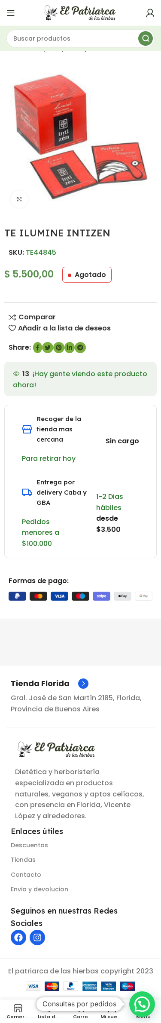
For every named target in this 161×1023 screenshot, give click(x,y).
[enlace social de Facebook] (37, 347)
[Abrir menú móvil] (10, 12)
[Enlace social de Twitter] (47, 347)
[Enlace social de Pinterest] (58, 347)
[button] (142, 1004)
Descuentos (29, 845)
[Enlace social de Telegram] (80, 347)
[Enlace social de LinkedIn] (69, 347)
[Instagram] (37, 937)
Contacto (26, 874)
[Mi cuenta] (150, 12)
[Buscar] (145, 38)
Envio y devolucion (39, 889)
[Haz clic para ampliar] (19, 199)
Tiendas (23, 859)
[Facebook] (18, 937)
